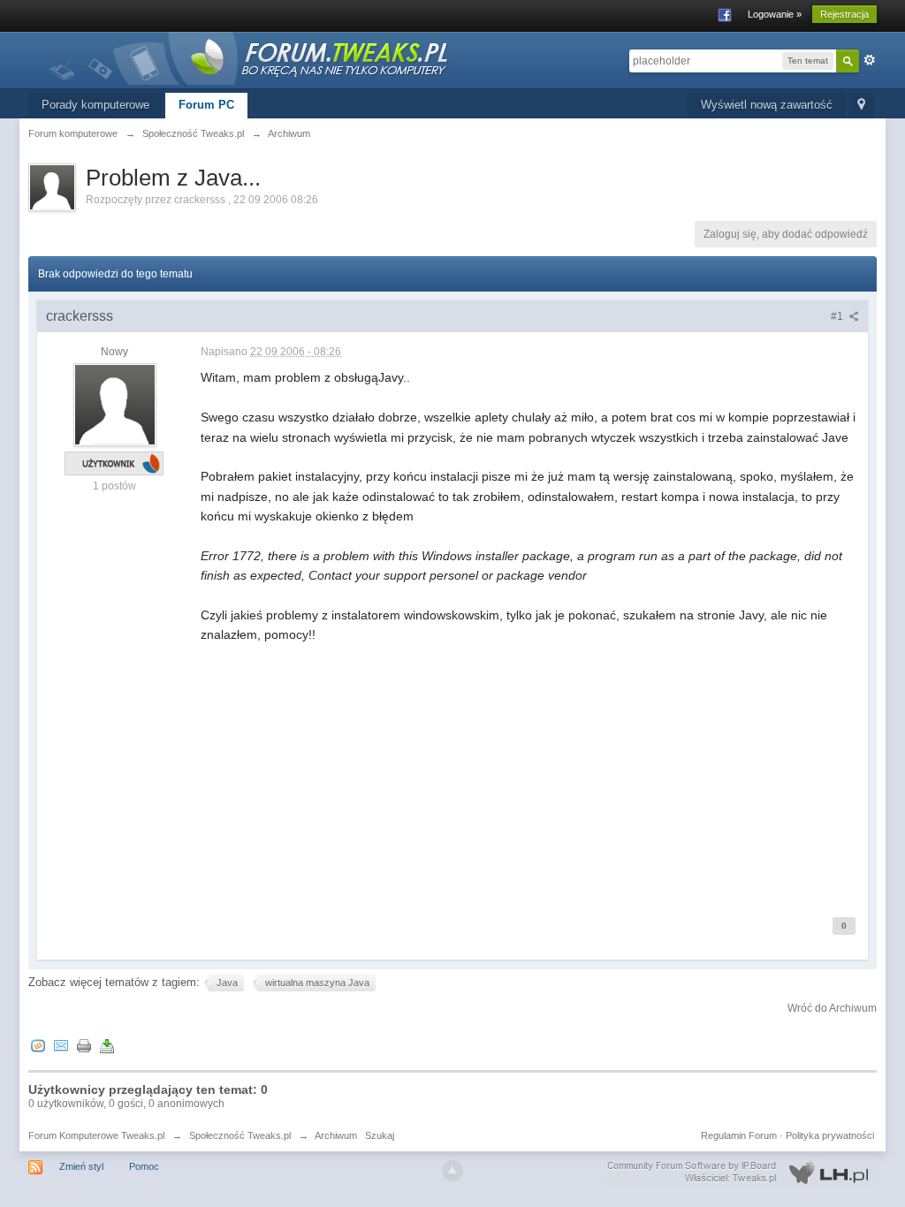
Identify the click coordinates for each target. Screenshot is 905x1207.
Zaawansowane (870, 60)
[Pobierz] (107, 1044)
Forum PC (206, 104)
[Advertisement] (530, 768)
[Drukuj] (84, 1044)
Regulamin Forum (739, 1135)
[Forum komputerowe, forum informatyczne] (249, 57)
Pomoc (144, 1166)
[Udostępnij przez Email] (61, 1044)
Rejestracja (844, 14)
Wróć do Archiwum (832, 1008)
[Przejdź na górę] (452, 1170)
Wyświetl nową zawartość (767, 104)
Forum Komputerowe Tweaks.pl (96, 1135)
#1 (838, 316)
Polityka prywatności (830, 1135)
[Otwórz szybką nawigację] (861, 105)
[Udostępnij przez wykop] (38, 1044)
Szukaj (379, 1135)
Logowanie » (775, 14)
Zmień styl (81, 1166)
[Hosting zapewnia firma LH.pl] (741, 1172)
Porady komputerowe (95, 104)
